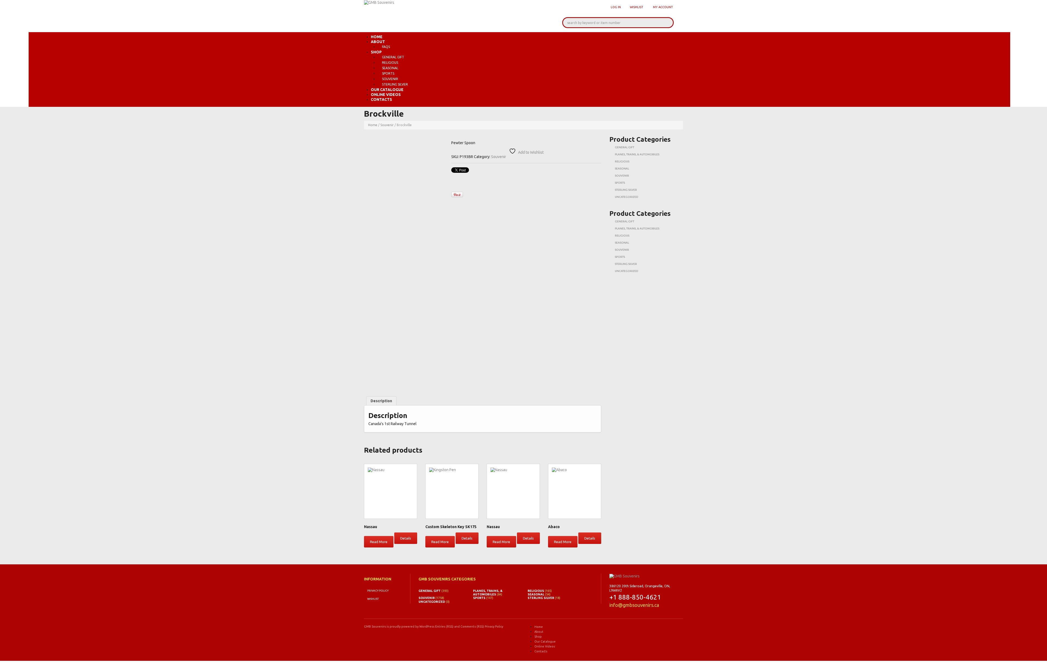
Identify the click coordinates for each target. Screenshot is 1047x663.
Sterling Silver (395, 84)
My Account (663, 7)
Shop (376, 52)
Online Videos (386, 94)
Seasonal (390, 68)
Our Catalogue (387, 89)
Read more (378, 542)
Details (405, 538)
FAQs (386, 47)
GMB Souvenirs (375, 626)
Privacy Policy (378, 590)
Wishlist (636, 7)
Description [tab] (381, 401)
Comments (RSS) (472, 626)
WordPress (426, 626)
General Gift (393, 57)
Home (377, 37)
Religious (390, 62)
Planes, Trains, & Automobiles (637, 154)
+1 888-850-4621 (635, 597)
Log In (616, 7)
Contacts (381, 99)
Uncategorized (626, 196)
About (378, 42)
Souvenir (390, 79)
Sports (388, 73)
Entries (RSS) (444, 626)
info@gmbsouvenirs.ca (634, 605)
